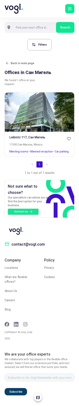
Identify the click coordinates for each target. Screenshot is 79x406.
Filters (42, 44)
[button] (69, 8)
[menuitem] (38, 397)
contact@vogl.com (28, 244)
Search (65, 27)
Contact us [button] (21, 211)
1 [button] (39, 164)
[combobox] (34, 27)
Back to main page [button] (22, 63)
